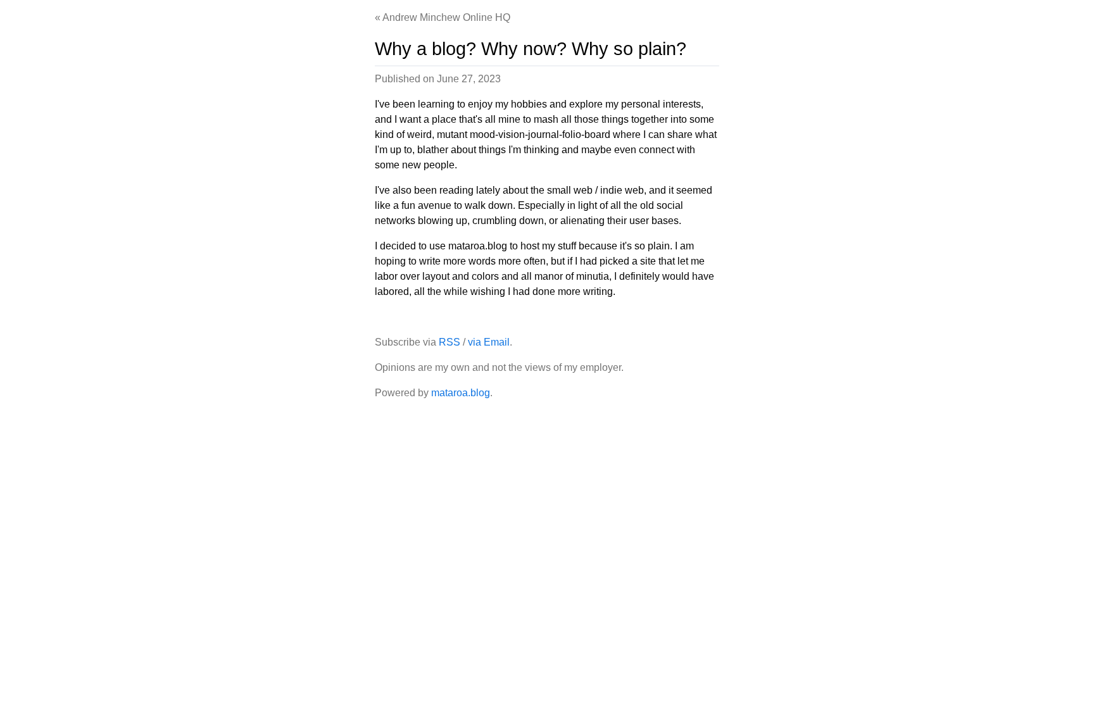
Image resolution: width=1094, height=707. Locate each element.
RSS (449, 342)
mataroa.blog (460, 392)
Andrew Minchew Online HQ (446, 17)
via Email (489, 342)
